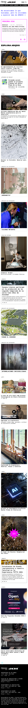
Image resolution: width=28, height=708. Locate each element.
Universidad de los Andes (7, 697)
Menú (23, 2)
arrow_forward (24, 39)
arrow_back (21, 39)
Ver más (22, 35)
